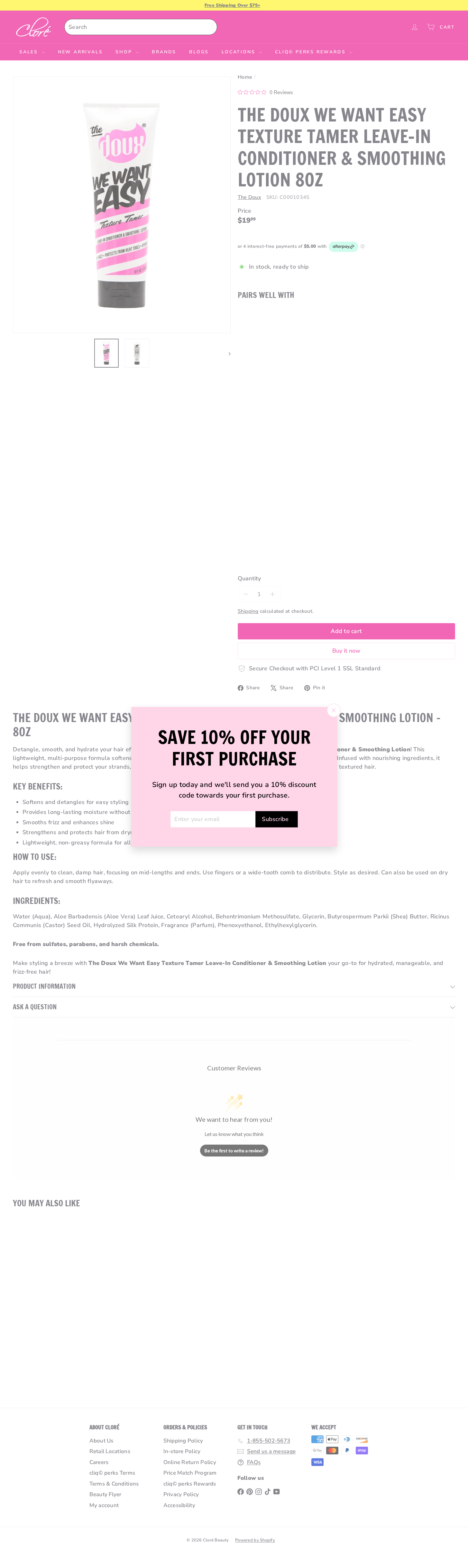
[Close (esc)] (333, 710)
